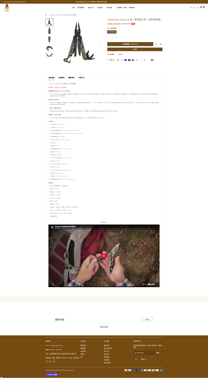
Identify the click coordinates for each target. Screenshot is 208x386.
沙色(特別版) (112, 32)
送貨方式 (106, 351)
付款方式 (81, 78)
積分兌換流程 (108, 348)
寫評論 (147, 319)
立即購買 (135, 49)
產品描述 (52, 78)
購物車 (82, 354)
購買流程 (71, 78)
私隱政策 (106, 360)
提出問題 (111, 54)
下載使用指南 (53, 216)
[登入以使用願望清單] (156, 44)
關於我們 (83, 345)
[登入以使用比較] (160, 44)
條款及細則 (107, 363)
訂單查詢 (83, 351)
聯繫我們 (83, 348)
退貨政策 (106, 357)
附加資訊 (61, 78)
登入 (82, 357)
